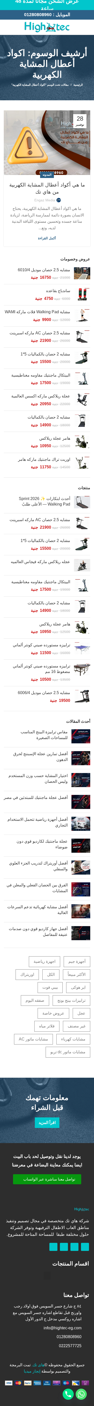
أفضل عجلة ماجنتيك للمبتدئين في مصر (36, 797)
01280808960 (38, 14)
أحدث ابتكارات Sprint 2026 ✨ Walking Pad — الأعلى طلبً (44, 501)
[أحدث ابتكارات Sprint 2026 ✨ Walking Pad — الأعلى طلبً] (82, 502)
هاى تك (38, 1365)
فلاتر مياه (47, 1026)
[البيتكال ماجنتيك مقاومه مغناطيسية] (82, 379)
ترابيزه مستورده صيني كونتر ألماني (41, 645)
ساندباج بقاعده (58, 291)
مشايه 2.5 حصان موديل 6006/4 (44, 693)
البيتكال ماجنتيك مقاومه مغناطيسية (40, 375)
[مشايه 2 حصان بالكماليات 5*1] (82, 358)
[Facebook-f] (85, 1247)
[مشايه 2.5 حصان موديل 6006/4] (82, 696)
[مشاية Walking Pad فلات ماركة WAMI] (82, 316)
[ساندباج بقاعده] (82, 294)
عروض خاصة (53, 1013)
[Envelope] (64, 1247)
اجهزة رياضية (44, 961)
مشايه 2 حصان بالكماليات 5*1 (45, 354)
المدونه (47, 174)
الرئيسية (78, 84)
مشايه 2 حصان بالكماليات (49, 417)
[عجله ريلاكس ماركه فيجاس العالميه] (82, 565)
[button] (47, 1179)
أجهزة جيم (76, 961)
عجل (81, 1013)
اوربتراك (27, 974)
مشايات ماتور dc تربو (67, 1052)
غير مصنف (76, 1026)
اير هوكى (78, 987)
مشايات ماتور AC (33, 1039)
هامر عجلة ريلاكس (54, 438)
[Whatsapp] (74, 1247)
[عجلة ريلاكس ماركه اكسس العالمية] (82, 400)
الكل (51, 974)
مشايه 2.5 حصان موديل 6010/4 (44, 270)
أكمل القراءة (47, 238)
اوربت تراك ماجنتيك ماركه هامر (44, 459)
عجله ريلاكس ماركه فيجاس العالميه (40, 562)
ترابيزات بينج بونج (71, 1000)
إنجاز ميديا (32, 1371)
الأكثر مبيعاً (76, 974)
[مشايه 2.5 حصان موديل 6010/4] (82, 274)
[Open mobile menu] (88, 27)
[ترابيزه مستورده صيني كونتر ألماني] (82, 649)
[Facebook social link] (12, 27)
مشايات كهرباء (73, 1039)
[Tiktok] (53, 1247)
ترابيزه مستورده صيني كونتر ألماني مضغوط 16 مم (41, 669)
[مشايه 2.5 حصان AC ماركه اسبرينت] (82, 337)
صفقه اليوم (35, 1000)
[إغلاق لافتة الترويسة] (6, 5)
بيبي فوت (50, 987)
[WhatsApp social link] (7, 27)
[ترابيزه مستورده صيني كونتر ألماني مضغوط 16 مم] (82, 672)
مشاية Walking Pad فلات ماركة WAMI (37, 312)
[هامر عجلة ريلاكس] (82, 442)
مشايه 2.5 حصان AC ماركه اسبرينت (40, 333)
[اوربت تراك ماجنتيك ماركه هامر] (82, 463)
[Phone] (68, 1394)
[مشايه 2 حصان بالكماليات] (82, 421)
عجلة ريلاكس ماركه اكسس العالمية (40, 396)
